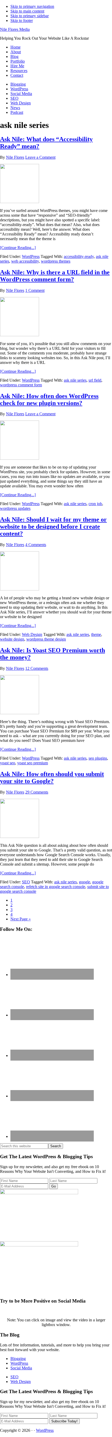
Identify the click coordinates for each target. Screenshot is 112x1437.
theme (96, 634)
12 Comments (36, 668)
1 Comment (35, 290)
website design (12, 639)
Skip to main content (27, 11)
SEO (14, 98)
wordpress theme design (46, 639)
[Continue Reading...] (18, 247)
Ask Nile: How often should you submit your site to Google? (52, 777)
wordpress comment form (21, 385)
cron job (95, 503)
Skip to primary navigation (32, 6)
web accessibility (25, 261)
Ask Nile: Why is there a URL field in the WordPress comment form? (55, 276)
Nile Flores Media (15, 29)
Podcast (16, 112)
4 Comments (35, 544)
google (84, 882)
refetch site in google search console (55, 886)
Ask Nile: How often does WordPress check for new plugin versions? (49, 399)
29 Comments (36, 792)
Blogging (18, 84)
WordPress (19, 89)
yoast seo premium (32, 763)
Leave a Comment (40, 157)
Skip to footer (21, 20)
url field (95, 380)
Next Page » (20, 919)
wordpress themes (55, 261)
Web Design (20, 103)
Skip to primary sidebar (29, 16)
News (15, 107)
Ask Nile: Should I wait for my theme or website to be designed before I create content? (53, 526)
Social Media (21, 93)
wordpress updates (15, 508)
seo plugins (98, 758)
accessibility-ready (79, 256)
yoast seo (7, 763)
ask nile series (75, 380)
